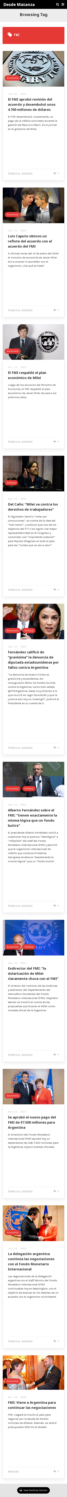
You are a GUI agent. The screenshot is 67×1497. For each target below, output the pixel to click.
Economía (12, 78)
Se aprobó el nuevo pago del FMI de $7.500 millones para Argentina (32, 1122)
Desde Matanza (19, 4)
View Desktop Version (35, 1490)
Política (11, 482)
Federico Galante (20, 173)
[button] (63, 4)
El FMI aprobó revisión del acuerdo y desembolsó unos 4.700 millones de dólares (31, 104)
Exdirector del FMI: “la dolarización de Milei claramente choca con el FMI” (33, 973)
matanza (13, 1471)
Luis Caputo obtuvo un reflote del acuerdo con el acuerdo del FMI (30, 241)
